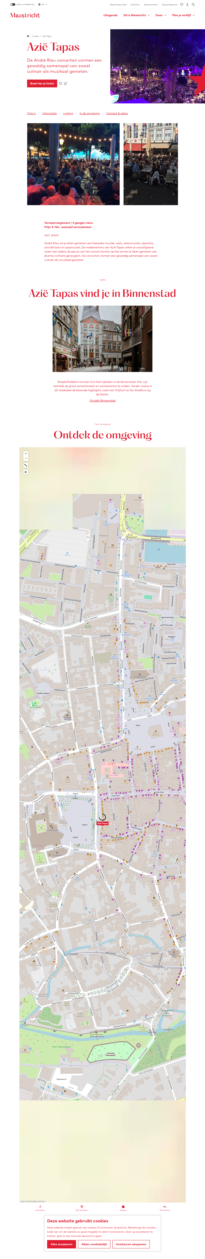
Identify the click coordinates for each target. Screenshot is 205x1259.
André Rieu (135, 5)
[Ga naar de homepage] (25, 15)
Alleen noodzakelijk (94, 1244)
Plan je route (103, 1254)
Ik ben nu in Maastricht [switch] (25, 4)
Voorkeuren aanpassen (131, 1244)
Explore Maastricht (169, 5)
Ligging (68, 113)
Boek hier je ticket (42, 83)
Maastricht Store (151, 5)
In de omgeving (90, 113)
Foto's (31, 113)
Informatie (49, 113)
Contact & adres (117, 113)
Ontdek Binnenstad (102, 400)
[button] (102, 825)
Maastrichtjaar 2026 (118, 5)
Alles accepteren (62, 1244)
